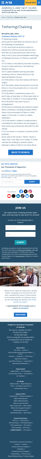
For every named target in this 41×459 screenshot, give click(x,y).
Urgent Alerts (14, 371)
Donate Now (13, 396)
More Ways (27, 413)
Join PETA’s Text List (15, 361)
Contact (24, 444)
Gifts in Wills (27, 405)
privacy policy (20, 256)
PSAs (12, 386)
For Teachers (20, 376)
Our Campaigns (26, 371)
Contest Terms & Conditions (20, 447)
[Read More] (20, 292)
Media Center (14, 384)
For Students (28, 373)
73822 (14, 171)
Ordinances (10, 17)
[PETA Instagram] (30, 191)
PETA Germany (13, 423)
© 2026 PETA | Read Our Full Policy (20, 442)
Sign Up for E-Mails (20, 359)
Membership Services (20, 410)
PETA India (27, 425)
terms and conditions (25, 250)
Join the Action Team (15, 373)
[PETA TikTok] (22, 196)
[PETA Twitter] (26, 191)
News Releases (26, 384)
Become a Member (25, 396)
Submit (20, 242)
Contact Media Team (20, 388)
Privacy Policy (15, 454)
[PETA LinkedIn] (18, 196)
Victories (11, 356)
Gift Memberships (16, 413)
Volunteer (20, 356)
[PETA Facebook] (21, 191)
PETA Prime (28, 356)
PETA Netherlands (26, 423)
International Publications (20, 363)
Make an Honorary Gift (20, 403)
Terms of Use (25, 454)
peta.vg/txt (4, 176)
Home (3, 17)
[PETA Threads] (32, 196)
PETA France (24, 420)
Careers (24, 350)
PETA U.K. (15, 420)
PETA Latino (27, 430)
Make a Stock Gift (15, 405)
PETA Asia (26, 427)
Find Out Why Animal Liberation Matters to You (20, 353)
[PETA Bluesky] (27, 196)
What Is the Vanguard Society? (20, 408)
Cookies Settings (29, 456)
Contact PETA (28, 361)
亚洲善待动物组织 (15, 430)
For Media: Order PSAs (23, 386)
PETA (7, 171)
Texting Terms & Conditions (20, 451)
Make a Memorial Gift (20, 401)
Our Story (17, 350)
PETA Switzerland (16, 425)
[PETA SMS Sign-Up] (13, 196)
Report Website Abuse (15, 456)
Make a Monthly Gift (20, 398)
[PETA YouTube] (9, 196)
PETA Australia (16, 427)
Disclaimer (20, 449)
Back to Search (21, 152)
